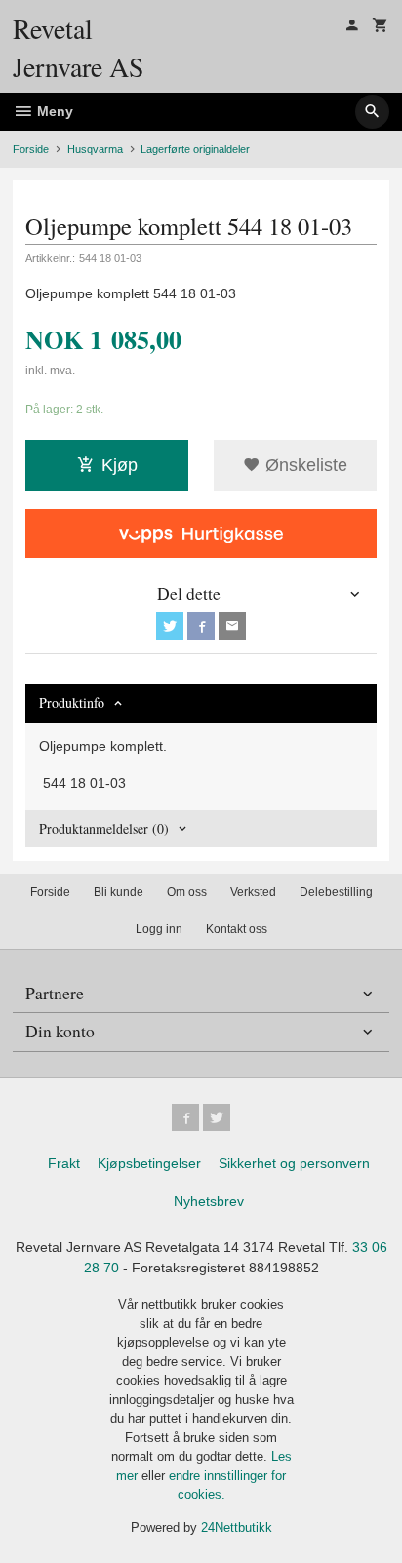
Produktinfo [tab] (71, 702)
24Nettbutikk (236, 1527)
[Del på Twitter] (169, 626)
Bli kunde (118, 892)
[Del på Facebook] (201, 626)
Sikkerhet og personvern (294, 1163)
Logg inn (159, 929)
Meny (53, 111)
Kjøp (119, 465)
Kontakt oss (236, 929)
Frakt (64, 1163)
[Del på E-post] (232, 626)
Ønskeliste (304, 465)
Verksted (253, 892)
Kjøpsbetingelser (149, 1163)
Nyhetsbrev (209, 1201)
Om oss (187, 892)
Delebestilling (336, 892)
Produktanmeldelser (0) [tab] (104, 828)
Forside (31, 149)
